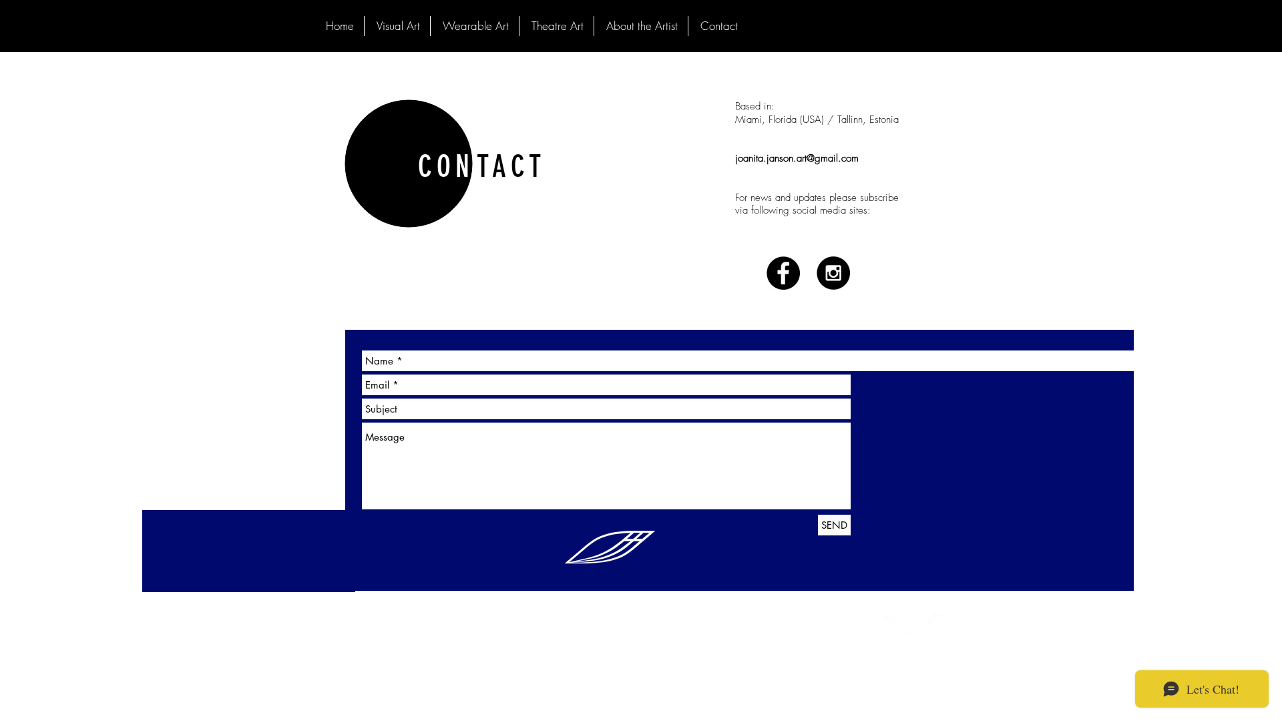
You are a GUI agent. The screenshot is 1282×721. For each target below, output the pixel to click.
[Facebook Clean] (900, 629)
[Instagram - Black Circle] (833, 273)
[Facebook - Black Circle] (783, 273)
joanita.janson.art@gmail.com (797, 158)
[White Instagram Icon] (943, 629)
